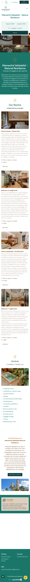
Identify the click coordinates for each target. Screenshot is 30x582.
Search (15, 33)
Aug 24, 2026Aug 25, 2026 (15, 24)
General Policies (5, 557)
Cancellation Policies (5, 560)
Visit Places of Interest (15, 474)
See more (7, 167)
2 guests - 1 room (16, 28)
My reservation (24, 2)
